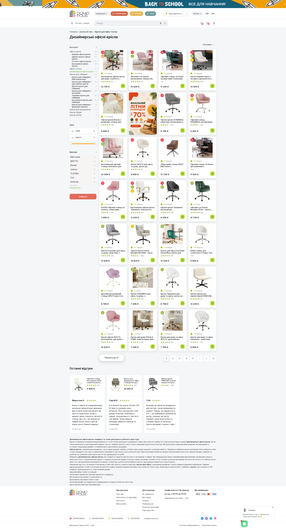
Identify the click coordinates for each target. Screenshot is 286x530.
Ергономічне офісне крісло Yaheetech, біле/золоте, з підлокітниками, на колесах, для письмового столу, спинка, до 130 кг (143, 208)
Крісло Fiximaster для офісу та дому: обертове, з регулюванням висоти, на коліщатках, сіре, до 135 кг (113, 252)
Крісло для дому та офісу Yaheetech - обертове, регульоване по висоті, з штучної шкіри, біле (201, 338)
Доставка (146, 497)
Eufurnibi (82, 182)
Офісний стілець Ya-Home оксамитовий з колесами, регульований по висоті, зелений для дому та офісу (172, 78)
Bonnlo (82, 165)
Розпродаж (121, 14)
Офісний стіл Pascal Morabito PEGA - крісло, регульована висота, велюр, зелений (200, 208)
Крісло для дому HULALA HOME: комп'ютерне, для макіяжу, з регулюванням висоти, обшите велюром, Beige (142, 338)
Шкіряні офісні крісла (81, 54)
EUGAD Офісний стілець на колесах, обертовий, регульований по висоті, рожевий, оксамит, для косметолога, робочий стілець (113, 208)
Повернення (147, 504)
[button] (1, 4)
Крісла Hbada (75, 112)
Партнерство (148, 510)
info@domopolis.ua (151, 518)
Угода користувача (209, 525)
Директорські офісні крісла (81, 58)
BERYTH (82, 161)
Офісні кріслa (75, 52)
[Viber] (206, 518)
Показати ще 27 (112, 358)
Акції (152, 14)
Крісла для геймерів (78, 74)
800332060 (135, 518)
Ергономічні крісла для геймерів (82, 101)
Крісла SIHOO (76, 115)
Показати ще (75, 188)
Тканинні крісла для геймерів (80, 96)
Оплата (145, 500)
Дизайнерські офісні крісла (82, 72)
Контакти (120, 500)
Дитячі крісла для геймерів (80, 87)
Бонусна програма (150, 507)
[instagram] (215, 518)
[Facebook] (202, 518)
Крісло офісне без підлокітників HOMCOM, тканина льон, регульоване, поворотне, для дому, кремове (201, 295)
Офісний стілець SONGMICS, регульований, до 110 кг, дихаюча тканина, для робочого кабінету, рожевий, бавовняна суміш (202, 121)
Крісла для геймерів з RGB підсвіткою (81, 78)
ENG (213, 14)
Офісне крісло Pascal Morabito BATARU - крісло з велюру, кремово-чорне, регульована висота (143, 252)
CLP (82, 178)
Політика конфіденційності (189, 525)
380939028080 (117, 518)
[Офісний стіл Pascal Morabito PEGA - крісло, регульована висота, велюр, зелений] (202, 191)
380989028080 (98, 518)
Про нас (120, 494)
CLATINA (82, 173)
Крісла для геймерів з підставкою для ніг (81, 83)
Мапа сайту (121, 504)
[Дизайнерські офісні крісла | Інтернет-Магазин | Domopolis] (79, 13)
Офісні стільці (75, 69)
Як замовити (148, 494)
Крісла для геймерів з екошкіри (81, 92)
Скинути (83, 196)
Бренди (138, 14)
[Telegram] (210, 518)
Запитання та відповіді (126, 497)
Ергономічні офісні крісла (80, 65)
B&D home (82, 157)
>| (213, 358)
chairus (82, 169)
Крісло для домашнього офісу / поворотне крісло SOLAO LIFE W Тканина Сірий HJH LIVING (132, 380)
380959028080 (78, 518)
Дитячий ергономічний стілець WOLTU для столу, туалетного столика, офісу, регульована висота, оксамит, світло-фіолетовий (113, 295)
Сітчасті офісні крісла (81, 61)
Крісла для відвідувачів (80, 110)
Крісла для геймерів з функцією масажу (81, 106)
